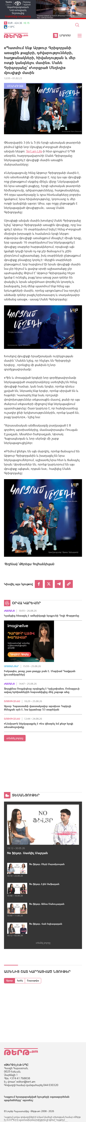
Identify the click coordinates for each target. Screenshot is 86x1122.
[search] (77, 25)
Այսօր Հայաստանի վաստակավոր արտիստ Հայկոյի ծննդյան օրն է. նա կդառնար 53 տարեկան (37, 708)
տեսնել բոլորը (14, 738)
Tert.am (16, 35)
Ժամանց (9, 610)
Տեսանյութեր (26, 795)
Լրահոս (65, 35)
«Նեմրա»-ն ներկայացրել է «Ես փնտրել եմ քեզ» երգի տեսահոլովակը (38, 725)
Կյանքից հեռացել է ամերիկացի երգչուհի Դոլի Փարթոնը (41, 615)
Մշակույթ (15, 86)
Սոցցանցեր (11, 666)
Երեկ (20, 980)
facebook (39, 584)
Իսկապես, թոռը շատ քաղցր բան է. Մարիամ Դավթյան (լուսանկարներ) (39, 673)
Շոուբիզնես (12, 701)
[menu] (80, 36)
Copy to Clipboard (69, 584)
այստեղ (28, 1100)
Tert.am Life (34, 151)
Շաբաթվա (33, 980)
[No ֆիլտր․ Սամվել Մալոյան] (43, 825)
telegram (59, 584)
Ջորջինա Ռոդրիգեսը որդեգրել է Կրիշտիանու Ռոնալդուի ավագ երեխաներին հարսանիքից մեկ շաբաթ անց (42, 690)
